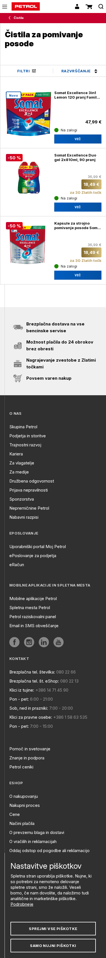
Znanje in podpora (26, 758)
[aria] (14, 642)
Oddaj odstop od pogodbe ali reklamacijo (49, 850)
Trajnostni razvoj (25, 444)
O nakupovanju (23, 796)
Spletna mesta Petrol (29, 607)
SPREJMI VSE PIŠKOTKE (53, 928)
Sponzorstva (21, 499)
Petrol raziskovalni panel (32, 616)
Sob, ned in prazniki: (28, 708)
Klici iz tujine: (21, 690)
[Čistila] (11, 18)
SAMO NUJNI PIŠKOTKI (53, 945)
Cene (14, 814)
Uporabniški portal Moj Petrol (37, 546)
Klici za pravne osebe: (30, 717)
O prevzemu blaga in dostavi (36, 832)
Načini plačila (21, 823)
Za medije (19, 472)
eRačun (16, 564)
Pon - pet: (19, 699)
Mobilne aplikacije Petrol (33, 598)
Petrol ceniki (21, 767)
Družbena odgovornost (31, 481)
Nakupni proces (24, 805)
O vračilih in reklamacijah (33, 841)
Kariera (16, 454)
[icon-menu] (4, 6)
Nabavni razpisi (23, 517)
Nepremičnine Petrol (29, 508)
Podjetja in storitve (27, 435)
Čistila (18, 18)
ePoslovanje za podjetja (32, 555)
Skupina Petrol (23, 426)
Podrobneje (21, 904)
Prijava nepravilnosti (28, 490)
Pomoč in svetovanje (29, 748)
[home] (26, 6)
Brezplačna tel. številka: (32, 672)
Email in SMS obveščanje (34, 625)
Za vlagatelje (21, 463)
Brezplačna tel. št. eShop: (34, 681)
